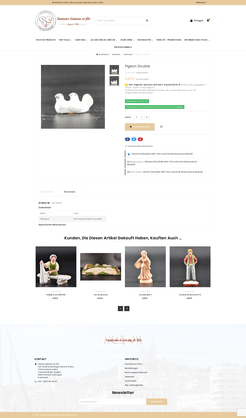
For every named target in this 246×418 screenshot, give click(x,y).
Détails (180, 107)
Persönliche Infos (133, 364)
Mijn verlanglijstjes (134, 385)
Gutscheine (130, 381)
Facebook (127, 139)
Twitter (133, 139)
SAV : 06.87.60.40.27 (47, 381)
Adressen (129, 376)
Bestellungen (131, 368)
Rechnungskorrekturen (136, 372)
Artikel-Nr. (45, 202)
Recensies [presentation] (69, 191)
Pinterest (140, 139)
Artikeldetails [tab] (47, 191)
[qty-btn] (147, 117)
